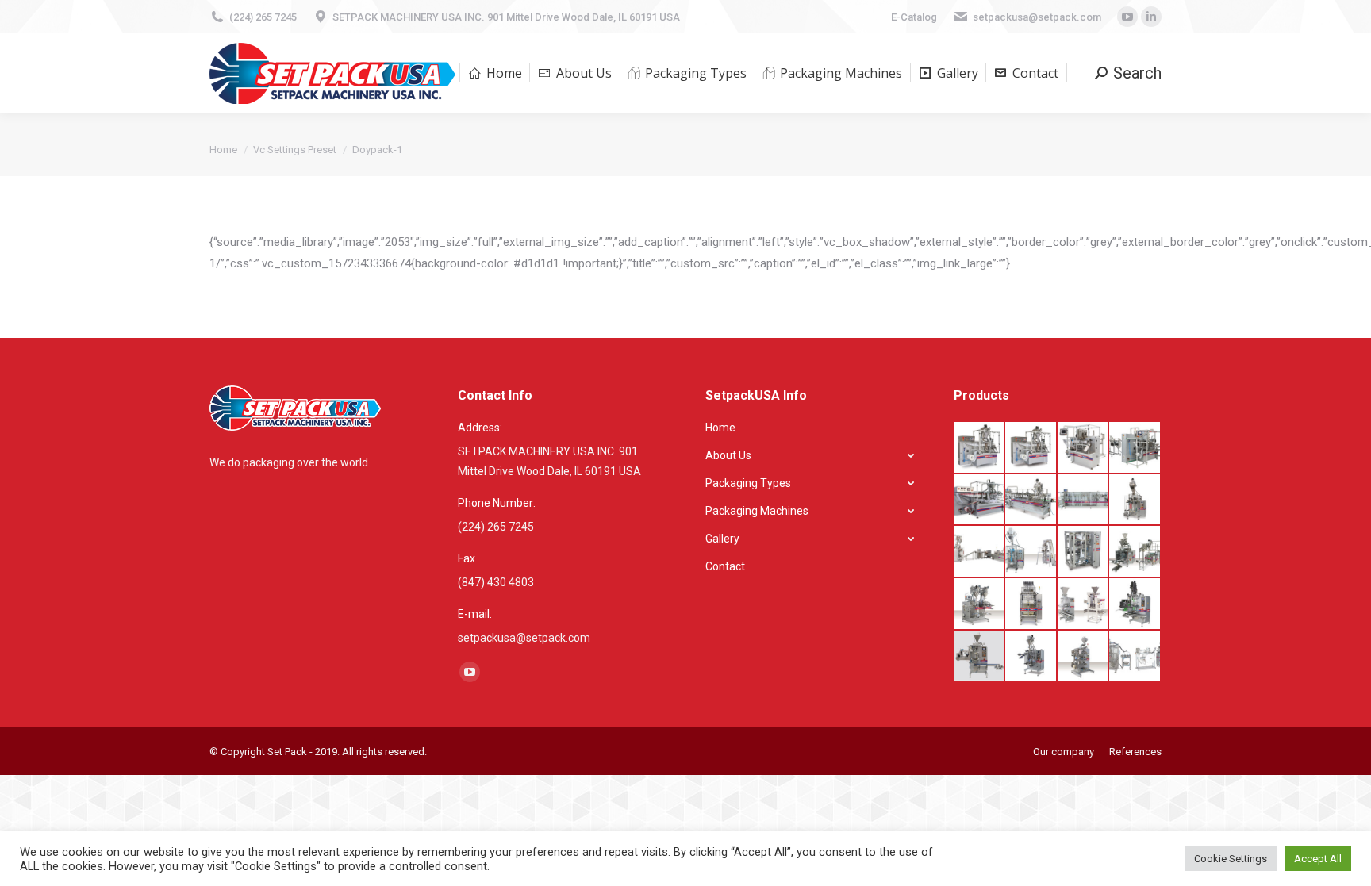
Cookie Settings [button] (1230, 859)
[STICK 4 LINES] (980, 657)
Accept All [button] (1318, 859)
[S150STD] (1031, 500)
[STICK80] (1031, 657)
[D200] (1031, 552)
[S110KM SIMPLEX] (1084, 448)
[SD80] (980, 604)
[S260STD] (1084, 500)
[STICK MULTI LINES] (1084, 604)
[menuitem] (495, 73)
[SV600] (1135, 552)
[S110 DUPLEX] (1031, 448)
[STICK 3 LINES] (1135, 604)
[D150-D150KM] (1135, 657)
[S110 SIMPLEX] (980, 448)
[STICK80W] (1084, 657)
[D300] (1084, 552)
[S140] (980, 500)
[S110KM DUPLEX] (1135, 448)
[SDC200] (1135, 500)
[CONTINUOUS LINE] (980, 552)
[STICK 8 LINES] (1031, 604)
